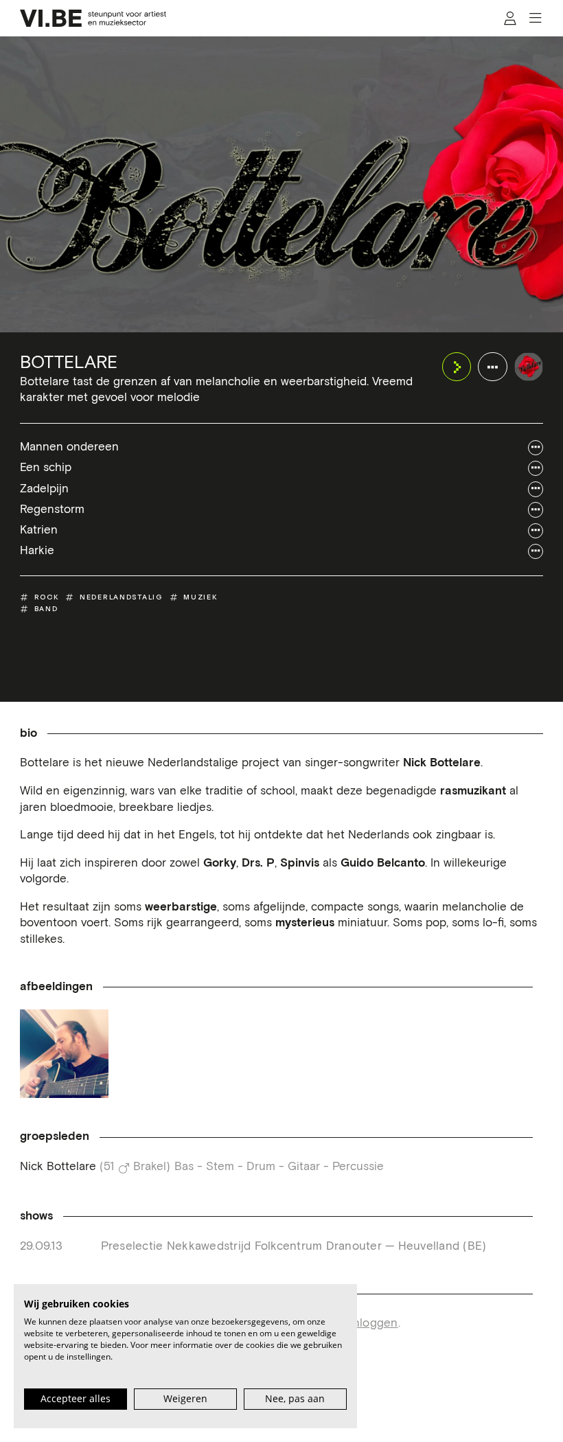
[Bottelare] (529, 367)
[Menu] (535, 19)
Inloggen (374, 1323)
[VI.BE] (93, 18)
